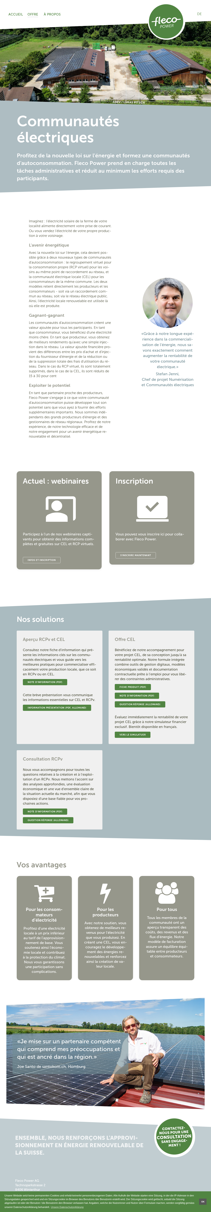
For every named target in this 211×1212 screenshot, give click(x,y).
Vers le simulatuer (133, 734)
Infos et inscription (42, 560)
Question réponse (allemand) (140, 704)
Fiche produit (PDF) (133, 687)
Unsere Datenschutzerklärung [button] (67, 1207)
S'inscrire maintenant (135, 555)
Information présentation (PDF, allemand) (57, 707)
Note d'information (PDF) (45, 682)
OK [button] (203, 1201)
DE (199, 14)
